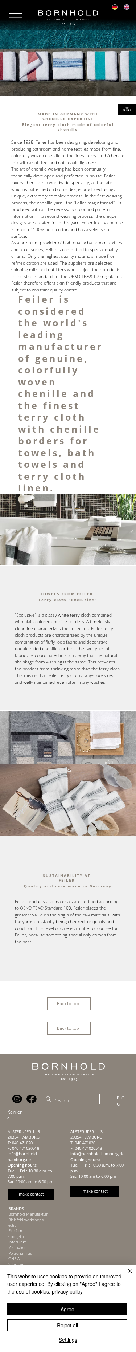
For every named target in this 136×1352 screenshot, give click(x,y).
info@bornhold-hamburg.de (23, 1156)
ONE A (14, 1258)
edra (12, 1225)
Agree (67, 1309)
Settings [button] (68, 1339)
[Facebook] (31, 1099)
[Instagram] (17, 1099)
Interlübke (17, 1242)
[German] (114, 7)
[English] (126, 7)
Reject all (67, 1325)
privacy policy (67, 1291)
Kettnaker (17, 1247)
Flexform (16, 1230)
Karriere (14, 1115)
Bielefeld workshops (26, 1219)
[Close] (126, 1275)
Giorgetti (16, 1236)
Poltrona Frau (20, 1253)
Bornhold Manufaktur (28, 1214)
